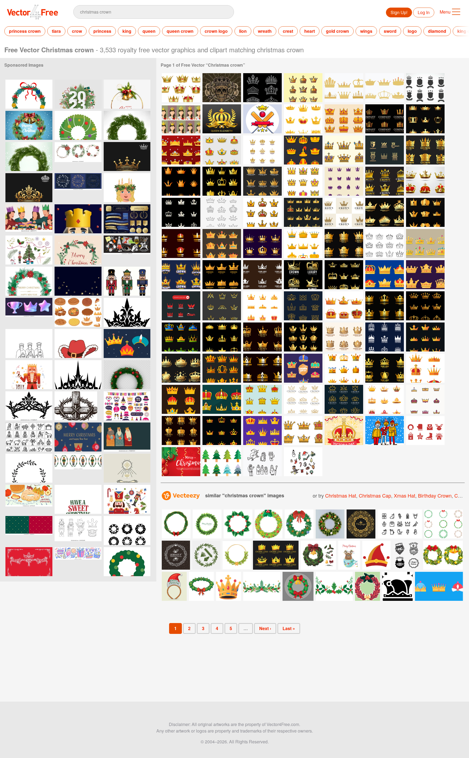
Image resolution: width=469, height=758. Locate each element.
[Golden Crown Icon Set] (425, 181)
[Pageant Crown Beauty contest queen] (181, 118)
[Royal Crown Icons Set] (384, 243)
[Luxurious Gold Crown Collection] (303, 212)
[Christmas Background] (181, 461)
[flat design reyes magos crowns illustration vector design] (127, 343)
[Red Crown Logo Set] (181, 305)
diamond (437, 31)
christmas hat (340, 495)
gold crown (337, 31)
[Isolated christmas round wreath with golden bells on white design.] (127, 94)
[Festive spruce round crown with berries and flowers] (28, 281)
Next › (265, 628)
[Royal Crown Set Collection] (425, 368)
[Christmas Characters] (262, 461)
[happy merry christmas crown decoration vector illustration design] (78, 125)
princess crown (25, 31)
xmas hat (404, 495)
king (126, 31)
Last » (289, 628)
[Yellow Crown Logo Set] (384, 150)
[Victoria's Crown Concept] (344, 430)
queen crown (180, 31)
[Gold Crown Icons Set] (262, 181)
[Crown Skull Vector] (221, 87)
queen (149, 31)
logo (412, 31)
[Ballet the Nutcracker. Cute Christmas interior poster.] (127, 499)
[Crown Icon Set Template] (181, 212)
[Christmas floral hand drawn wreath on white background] (28, 468)
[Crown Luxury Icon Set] (221, 430)
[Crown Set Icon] (344, 305)
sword (390, 31)
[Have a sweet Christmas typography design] (78, 499)
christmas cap (375, 495)
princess (102, 31)
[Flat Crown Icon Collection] (384, 274)
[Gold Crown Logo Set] (221, 399)
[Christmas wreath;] (127, 125)
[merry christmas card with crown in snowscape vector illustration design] (28, 125)
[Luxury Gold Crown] (303, 274)
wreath (265, 31)
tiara (56, 31)
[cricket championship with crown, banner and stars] (262, 118)
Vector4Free (32, 12)
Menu (445, 12)
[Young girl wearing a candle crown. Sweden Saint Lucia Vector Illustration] (127, 187)
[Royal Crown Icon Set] (221, 305)
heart (309, 31)
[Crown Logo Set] (425, 118)
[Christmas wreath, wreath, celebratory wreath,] (28, 156)
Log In (424, 12)
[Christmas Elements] (303, 461)
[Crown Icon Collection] (425, 399)
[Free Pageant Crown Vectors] (262, 87)
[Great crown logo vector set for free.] (276, 555)
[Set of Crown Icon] (344, 118)
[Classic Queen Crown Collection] (181, 87)
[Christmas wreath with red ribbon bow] (127, 561)
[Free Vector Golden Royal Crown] (221, 118)
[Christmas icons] (425, 430)
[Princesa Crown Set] (344, 87)
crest (288, 31)
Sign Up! (399, 12)
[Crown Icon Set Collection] (303, 181)
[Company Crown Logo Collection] (384, 118)
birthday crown (435, 495)
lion (243, 31)
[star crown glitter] (78, 281)
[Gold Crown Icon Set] (344, 274)
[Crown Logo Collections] (262, 150)
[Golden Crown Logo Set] (262, 243)
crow (77, 31)
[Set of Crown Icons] (221, 181)
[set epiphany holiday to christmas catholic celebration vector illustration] (407, 555)
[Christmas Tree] (221, 461)
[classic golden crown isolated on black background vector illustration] (127, 156)
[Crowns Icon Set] (303, 118)
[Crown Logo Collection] (425, 150)
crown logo (216, 31)
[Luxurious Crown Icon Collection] (425, 243)
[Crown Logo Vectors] (303, 87)
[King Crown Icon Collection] (425, 274)
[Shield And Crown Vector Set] (425, 87)
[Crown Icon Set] (181, 150)
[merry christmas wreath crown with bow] (28, 94)
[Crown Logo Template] (344, 212)
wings (366, 31)
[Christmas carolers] (384, 430)
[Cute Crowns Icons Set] (262, 212)
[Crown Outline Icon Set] (221, 212)
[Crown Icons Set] (221, 150)
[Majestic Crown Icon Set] (303, 150)
